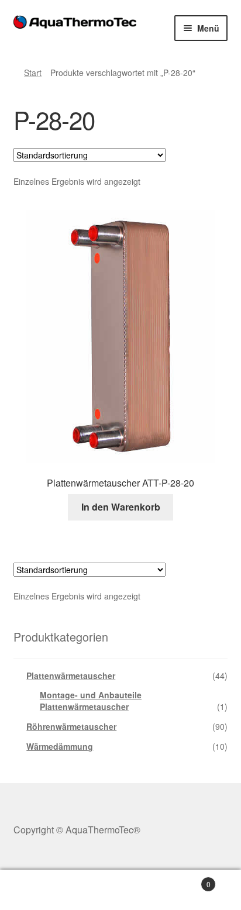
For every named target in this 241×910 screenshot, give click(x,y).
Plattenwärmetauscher (70, 675)
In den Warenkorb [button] (120, 506)
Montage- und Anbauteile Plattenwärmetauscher (91, 700)
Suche (120, 890)
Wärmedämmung (59, 746)
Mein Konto (40, 890)
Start (33, 72)
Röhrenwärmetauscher (71, 726)
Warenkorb (186, 880)
